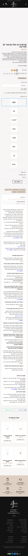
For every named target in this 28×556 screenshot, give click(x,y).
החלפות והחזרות (9, 523)
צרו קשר (11, 532)
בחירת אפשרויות (20, 439)
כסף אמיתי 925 (22, 199)
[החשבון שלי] (3, 4)
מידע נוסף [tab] (22, 189)
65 (16, 203)
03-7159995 (16, 237)
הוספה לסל (17, 181)
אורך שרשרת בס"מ (22, 73)
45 (22, 203)
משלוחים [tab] (14, 191)
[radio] (17, 70)
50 (21, 203)
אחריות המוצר (10, 527)
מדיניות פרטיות (23, 540)
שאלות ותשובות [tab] (21, 191)
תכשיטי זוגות (24, 525)
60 (17, 203)
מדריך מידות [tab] (8, 189)
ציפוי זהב (16, 199)
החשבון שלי (10, 538)
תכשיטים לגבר (24, 523)
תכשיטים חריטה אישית (22, 527)
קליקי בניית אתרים (14, 552)
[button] (25, 4)
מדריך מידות (20, 246)
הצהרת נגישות (24, 542)
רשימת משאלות (10, 530)
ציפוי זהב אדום (11, 199)
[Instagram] (13, 515)
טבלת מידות (10, 528)
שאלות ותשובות (10, 522)
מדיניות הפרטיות (7, 547)
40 (24, 203)
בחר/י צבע (24, 70)
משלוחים (11, 525)
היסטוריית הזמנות (9, 542)
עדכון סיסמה (10, 540)
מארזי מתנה (24, 528)
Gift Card (25, 532)
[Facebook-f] (14, 515)
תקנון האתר (24, 538)
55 (19, 203)
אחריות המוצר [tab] (16, 189)
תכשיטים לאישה (23, 522)
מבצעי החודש (24, 530)
